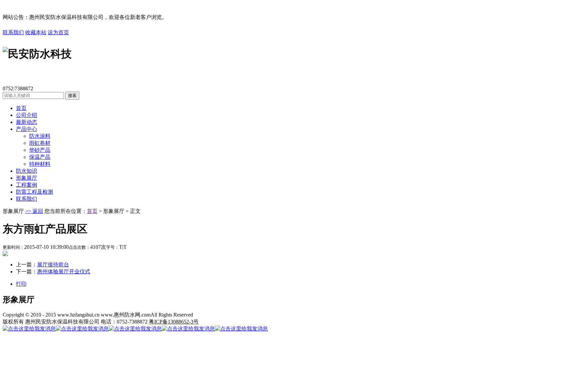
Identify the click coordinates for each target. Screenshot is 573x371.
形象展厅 (26, 178)
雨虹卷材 (39, 143)
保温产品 (39, 157)
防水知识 (26, 171)
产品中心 (26, 129)
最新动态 (26, 122)
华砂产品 (39, 150)
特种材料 (39, 164)
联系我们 (13, 32)
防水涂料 (39, 136)
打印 (21, 284)
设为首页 (58, 32)
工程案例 (26, 185)
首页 (21, 108)
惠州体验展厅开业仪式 (63, 271)
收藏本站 (35, 32)
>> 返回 (34, 211)
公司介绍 (26, 115)
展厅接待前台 (53, 264)
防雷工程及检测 (34, 192)
